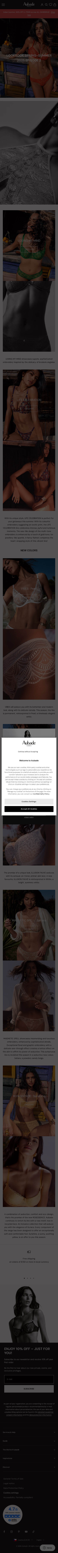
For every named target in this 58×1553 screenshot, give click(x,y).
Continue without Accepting (28, 752)
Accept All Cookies (29, 809)
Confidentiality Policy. (41, 794)
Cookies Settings (29, 802)
